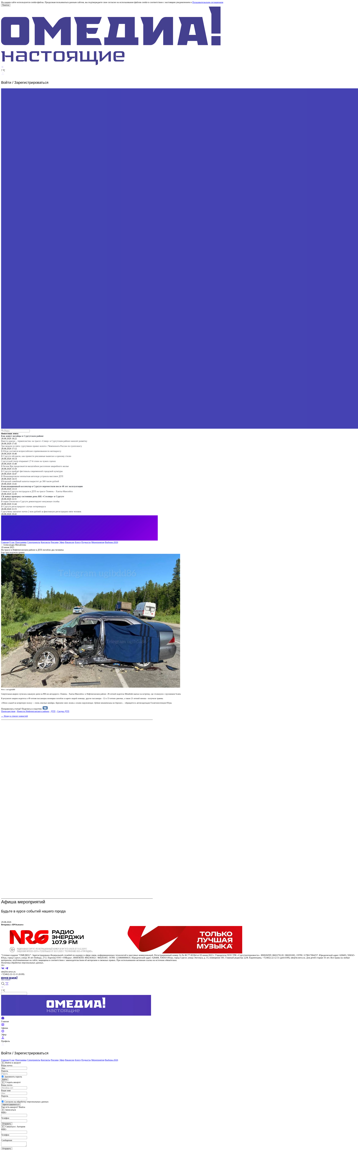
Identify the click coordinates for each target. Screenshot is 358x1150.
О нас (12, 542)
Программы (21, 542)
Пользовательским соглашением (207, 2)
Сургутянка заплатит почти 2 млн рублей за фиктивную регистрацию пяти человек (41, 511)
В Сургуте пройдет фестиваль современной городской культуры (32, 471)
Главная (5, 542)
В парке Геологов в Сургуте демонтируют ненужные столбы (30, 501)
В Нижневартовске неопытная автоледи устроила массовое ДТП (32, 476)
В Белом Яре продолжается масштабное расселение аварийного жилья (35, 466)
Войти (4, 1079)
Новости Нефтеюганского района (33, 711)
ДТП (53, 711)
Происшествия (8, 711)
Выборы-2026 (111, 542)
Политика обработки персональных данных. (22, 963)
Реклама (55, 542)
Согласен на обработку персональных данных (26, 1102)
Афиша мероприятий (23, 901)
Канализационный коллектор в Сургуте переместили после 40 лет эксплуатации (42, 486)
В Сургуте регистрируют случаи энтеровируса (23, 506)
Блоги (78, 542)
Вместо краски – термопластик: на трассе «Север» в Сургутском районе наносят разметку (44, 441)
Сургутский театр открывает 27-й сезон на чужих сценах (28, 461)
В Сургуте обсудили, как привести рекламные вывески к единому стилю (36, 456)
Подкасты (86, 542)
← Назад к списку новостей (14, 716)
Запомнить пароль (13, 1076)
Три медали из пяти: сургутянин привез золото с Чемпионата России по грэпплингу (41, 446)
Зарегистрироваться (10, 1104)
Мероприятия (97, 542)
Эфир (61, 542)
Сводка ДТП (63, 711)
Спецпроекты (33, 542)
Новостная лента (9, 433)
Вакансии (69, 542)
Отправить (6, 1124)
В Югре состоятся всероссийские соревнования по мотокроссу (31, 451)
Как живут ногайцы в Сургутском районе (22, 436)
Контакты (45, 542)
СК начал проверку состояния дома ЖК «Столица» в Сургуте (32, 496)
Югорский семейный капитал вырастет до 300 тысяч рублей (30, 481)
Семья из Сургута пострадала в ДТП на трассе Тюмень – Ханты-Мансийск (37, 491)
